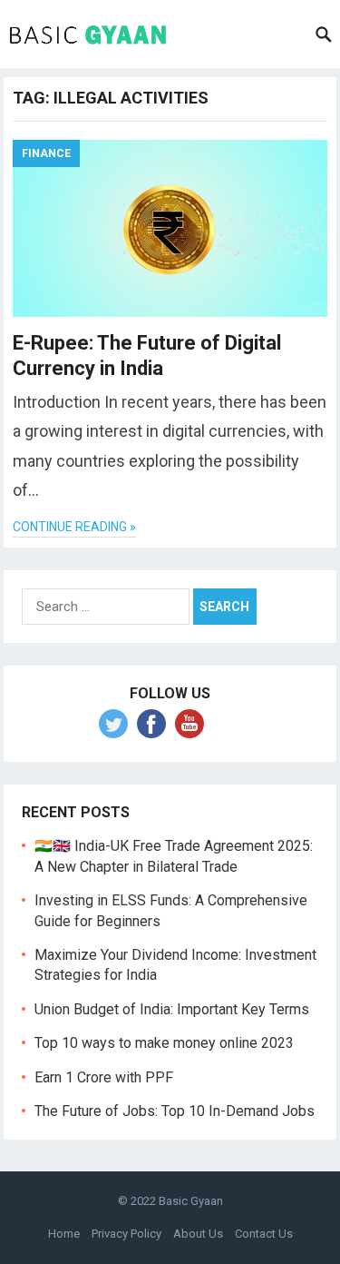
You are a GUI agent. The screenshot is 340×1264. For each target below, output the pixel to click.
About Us (198, 1233)
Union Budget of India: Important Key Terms (171, 1009)
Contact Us (264, 1233)
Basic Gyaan (191, 1201)
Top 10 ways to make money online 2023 (164, 1043)
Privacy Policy (126, 1233)
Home (64, 1233)
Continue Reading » (74, 526)
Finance (46, 153)
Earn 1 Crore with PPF (103, 1077)
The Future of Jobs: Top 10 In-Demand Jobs (174, 1111)
